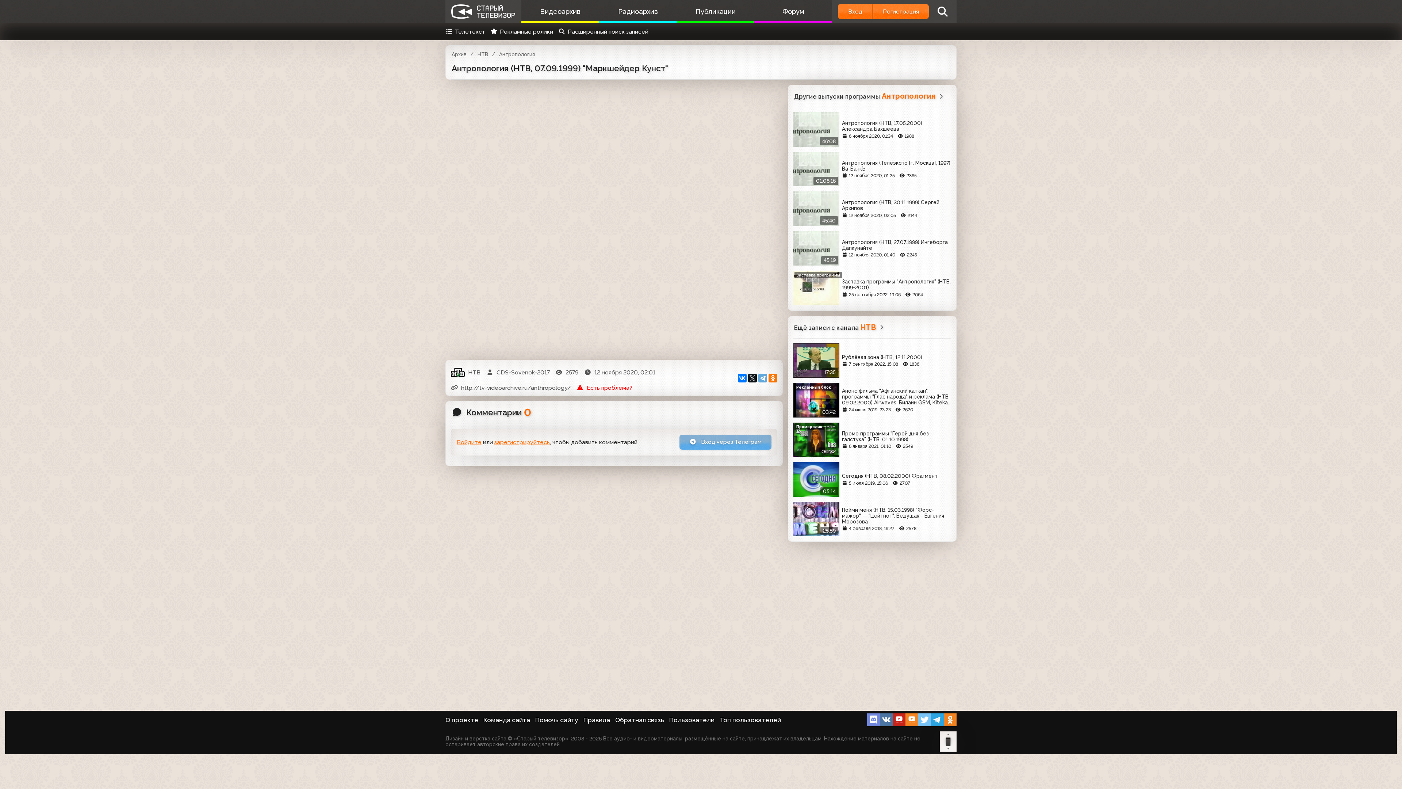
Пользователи (692, 720)
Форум (793, 11)
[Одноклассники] (773, 378)
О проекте (461, 720)
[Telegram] (762, 378)
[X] (752, 378)
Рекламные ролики (526, 31)
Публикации (716, 11)
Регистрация (901, 11)
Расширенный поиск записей (608, 31)
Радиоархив (638, 11)
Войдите (469, 442)
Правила (596, 720)
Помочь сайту (556, 720)
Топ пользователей (750, 720)
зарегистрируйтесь (522, 442)
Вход (855, 11)
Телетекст (470, 31)
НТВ (483, 54)
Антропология (517, 54)
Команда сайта (506, 720)
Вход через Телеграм (731, 441)
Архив (459, 54)
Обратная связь (639, 720)
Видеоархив (560, 11)
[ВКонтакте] (742, 378)
